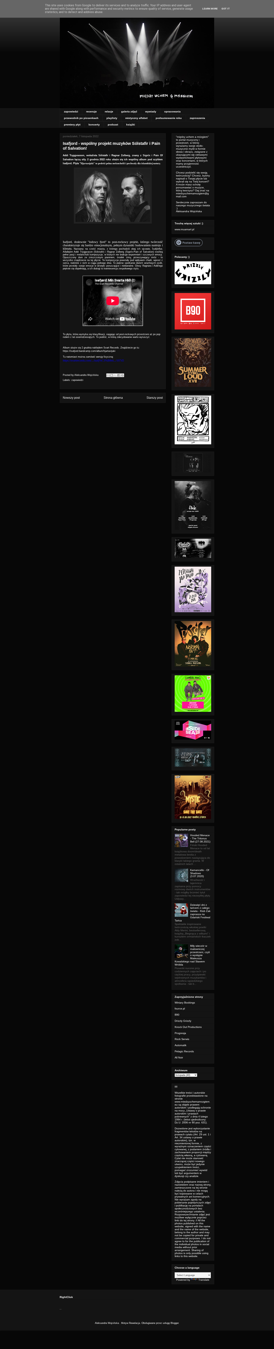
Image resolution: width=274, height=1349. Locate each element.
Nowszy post (71, 397)
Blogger (175, 1323)
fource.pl (180, 1008)
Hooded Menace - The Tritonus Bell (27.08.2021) (200, 838)
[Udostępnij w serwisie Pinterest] (122, 375)
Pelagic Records (184, 1051)
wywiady (150, 111)
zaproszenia (197, 118)
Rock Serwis (182, 1039)
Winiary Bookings (185, 1002)
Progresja (180, 1033)
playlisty (111, 118)
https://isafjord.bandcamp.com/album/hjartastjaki (89, 351)
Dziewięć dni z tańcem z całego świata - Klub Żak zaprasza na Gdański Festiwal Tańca (192, 912)
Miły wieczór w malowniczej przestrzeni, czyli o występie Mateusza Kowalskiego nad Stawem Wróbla (192, 955)
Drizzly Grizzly (183, 1020)
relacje (109, 111)
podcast (113, 124)
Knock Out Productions (188, 1026)
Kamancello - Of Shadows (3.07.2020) (199, 873)
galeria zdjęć (129, 111)
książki (130, 124)
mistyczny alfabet (136, 118)
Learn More (210, 8)
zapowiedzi (71, 111)
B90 (177, 1014)
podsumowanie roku (169, 118)
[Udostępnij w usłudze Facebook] (119, 375)
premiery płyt (72, 124)
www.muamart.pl (184, 229)
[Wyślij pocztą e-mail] (108, 375)
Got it (225, 8)
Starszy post (155, 397)
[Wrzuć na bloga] (112, 375)
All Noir (179, 1057)
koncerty (94, 124)
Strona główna (113, 397)
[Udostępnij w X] (115, 375)
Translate (203, 1279)
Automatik (180, 1045)
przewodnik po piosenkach (81, 118)
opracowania (172, 111)
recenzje (91, 111)
